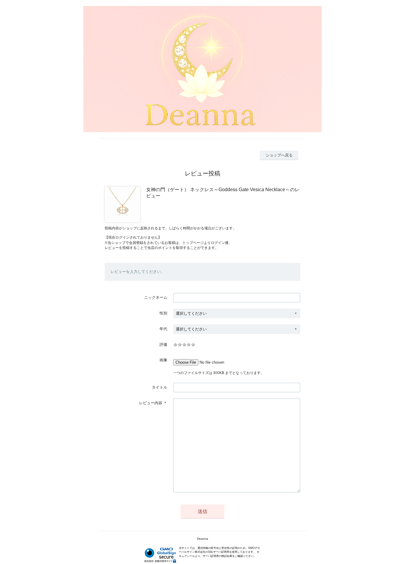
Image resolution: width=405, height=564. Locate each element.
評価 (163, 344)
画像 (163, 360)
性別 (163, 313)
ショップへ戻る (279, 155)
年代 (163, 329)
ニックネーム (155, 297)
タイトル (159, 387)
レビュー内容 (150, 403)
